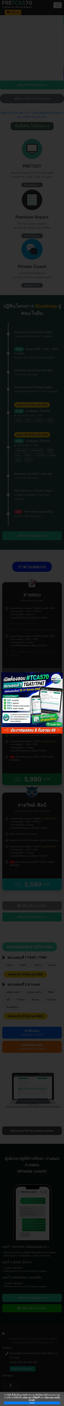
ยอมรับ (32, 1403)
